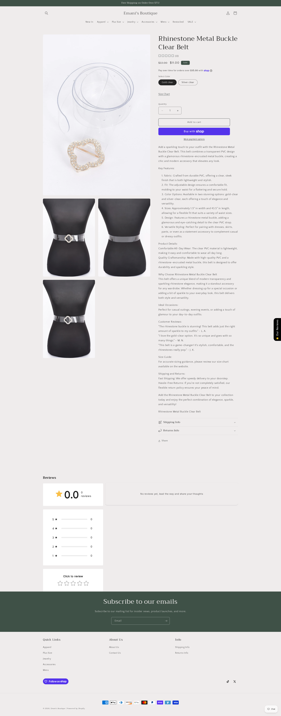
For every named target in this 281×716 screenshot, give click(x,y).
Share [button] (165, 441)
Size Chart (164, 94)
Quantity (162, 104)
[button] (46, 13)
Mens (46, 670)
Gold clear (167, 82)
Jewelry (47, 658)
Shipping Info (182, 647)
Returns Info (181, 653)
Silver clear (188, 82)
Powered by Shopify (76, 708)
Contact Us (115, 653)
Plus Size (47, 653)
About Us (114, 647)
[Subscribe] (166, 621)
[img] (166, 56)
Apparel (47, 647)
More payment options (194, 139)
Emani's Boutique (58, 708)
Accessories (49, 664)
